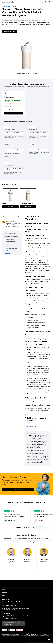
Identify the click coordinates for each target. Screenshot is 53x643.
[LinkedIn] (19, 601)
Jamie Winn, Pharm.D (12, 224)
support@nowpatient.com (11, 618)
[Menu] (49, 2)
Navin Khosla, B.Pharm (11, 223)
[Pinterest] (11, 601)
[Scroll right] (49, 527)
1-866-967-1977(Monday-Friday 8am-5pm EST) (16, 616)
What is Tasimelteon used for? (12, 244)
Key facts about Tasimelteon (11, 236)
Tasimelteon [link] (15, 6)
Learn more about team (26, 574)
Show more (7, 253)
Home (3, 6)
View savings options (10, 31)
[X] (2, 601)
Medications (8, 6)
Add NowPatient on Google (10, 216)
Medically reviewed (10, 221)
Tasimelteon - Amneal (33, 426)
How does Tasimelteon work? (11, 249)
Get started (18, 489)
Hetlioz (29, 424)
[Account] (45, 2)
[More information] (18, 216)
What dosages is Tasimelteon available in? (12, 240)
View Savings (10, 206)
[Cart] (42, 2)
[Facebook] (8, 601)
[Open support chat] (49, 639)
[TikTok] (13, 601)
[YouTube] (16, 601)
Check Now (13, 113)
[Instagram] (5, 601)
